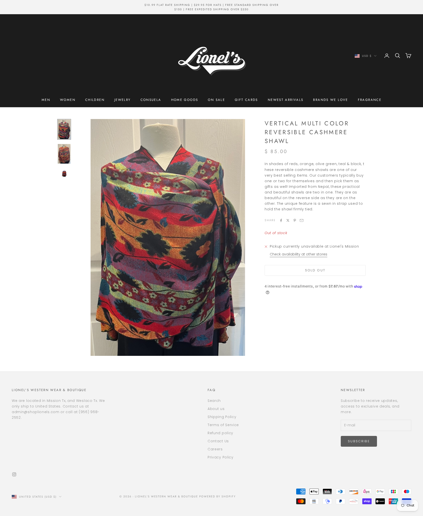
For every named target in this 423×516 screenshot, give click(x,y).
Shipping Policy (222, 416)
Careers (215, 449)
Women (67, 99)
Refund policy (220, 433)
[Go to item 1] (64, 129)
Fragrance (369, 99)
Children (95, 99)
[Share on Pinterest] (295, 220)
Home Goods (184, 99)
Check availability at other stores (298, 254)
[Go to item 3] (64, 173)
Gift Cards (246, 99)
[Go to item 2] (64, 154)
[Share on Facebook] (281, 220)
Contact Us (218, 441)
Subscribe (359, 441)
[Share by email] (302, 220)
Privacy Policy (221, 457)
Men (46, 99)
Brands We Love (330, 99)
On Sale (216, 99)
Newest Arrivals (286, 99)
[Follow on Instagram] (14, 474)
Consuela (151, 99)
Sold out (315, 270)
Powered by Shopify (217, 496)
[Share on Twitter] (288, 220)
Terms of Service (223, 424)
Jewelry (122, 99)
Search (214, 400)
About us (216, 408)
